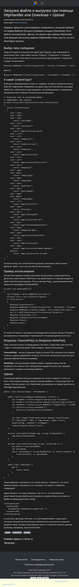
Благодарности (38, 559)
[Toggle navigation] (42, 3)
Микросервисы (20, 22)
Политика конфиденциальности (39, 564)
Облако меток (21, 559)
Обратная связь (56, 559)
